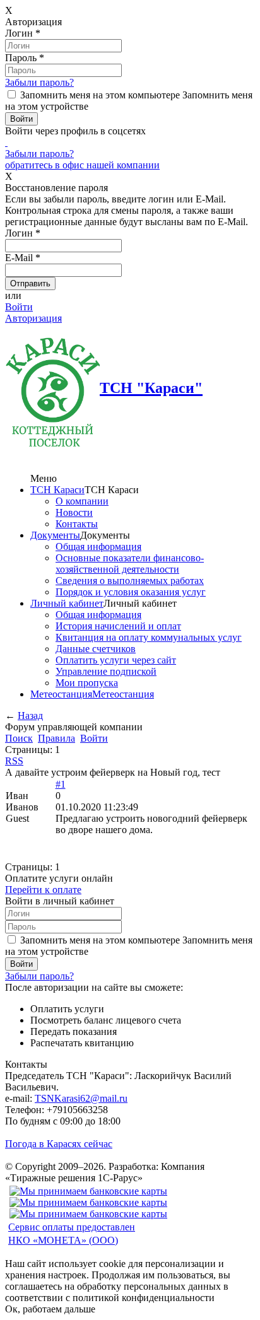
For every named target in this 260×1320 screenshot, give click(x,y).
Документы (55, 535)
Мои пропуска (87, 682)
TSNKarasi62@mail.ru (81, 1098)
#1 (61, 784)
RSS (14, 761)
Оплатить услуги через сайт (116, 660)
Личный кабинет (66, 603)
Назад (30, 715)
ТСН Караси (57, 489)
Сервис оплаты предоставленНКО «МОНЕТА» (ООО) (71, 1234)
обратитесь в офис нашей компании (82, 165)
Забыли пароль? (39, 82)
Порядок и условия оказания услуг (131, 592)
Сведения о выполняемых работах (130, 580)
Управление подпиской (106, 671)
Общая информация (98, 546)
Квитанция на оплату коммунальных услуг (149, 637)
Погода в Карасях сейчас (58, 1143)
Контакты (77, 523)
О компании (82, 501)
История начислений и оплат (118, 626)
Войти (19, 306)
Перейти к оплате (43, 889)
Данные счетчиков (96, 648)
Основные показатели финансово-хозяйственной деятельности (130, 563)
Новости (74, 512)
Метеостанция (61, 694)
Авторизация (33, 318)
